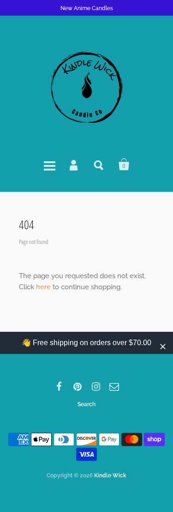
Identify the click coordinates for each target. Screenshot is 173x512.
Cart (124, 164)
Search (99, 164)
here (43, 287)
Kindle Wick (110, 475)
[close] (163, 347)
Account (74, 164)
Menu (49, 164)
